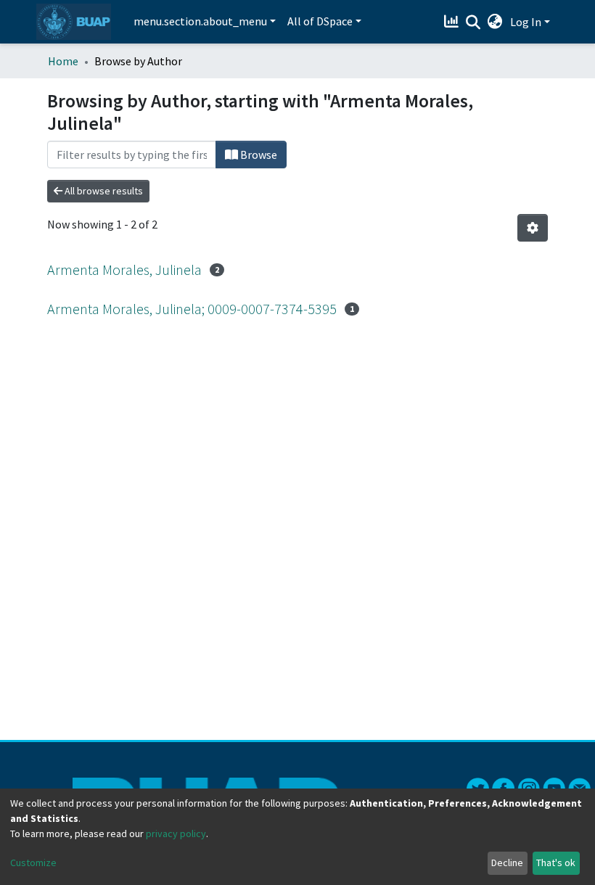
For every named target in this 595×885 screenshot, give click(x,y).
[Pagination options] (532, 228)
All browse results (102, 190)
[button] (495, 21)
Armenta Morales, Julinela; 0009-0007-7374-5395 (192, 309)
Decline (507, 862)
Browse (257, 154)
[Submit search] (473, 22)
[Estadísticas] (453, 21)
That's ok (555, 862)
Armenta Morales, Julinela (124, 269)
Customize (33, 862)
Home (63, 61)
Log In (525, 22)
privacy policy (176, 833)
